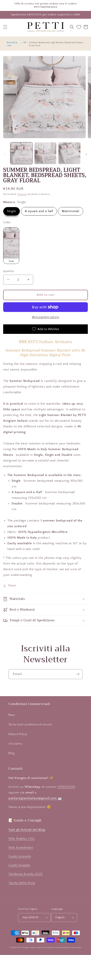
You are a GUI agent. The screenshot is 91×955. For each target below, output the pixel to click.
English (60, 917)
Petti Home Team (74, 947)
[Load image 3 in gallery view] (69, 153)
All (24, 42)
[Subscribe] (77, 674)
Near (11, 715)
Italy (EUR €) (30, 917)
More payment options (45, 317)
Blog (11, 753)
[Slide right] (86, 154)
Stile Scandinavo (20, 847)
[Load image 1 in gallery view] (21, 153)
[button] (5, 27)
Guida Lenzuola (19, 856)
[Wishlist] (79, 27)
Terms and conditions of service (30, 724)
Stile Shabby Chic (21, 838)
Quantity (8, 271)
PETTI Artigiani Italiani (26, 947)
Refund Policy (17, 734)
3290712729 (66, 787)
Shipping (21, 194)
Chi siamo (15, 743)
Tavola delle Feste (21, 883)
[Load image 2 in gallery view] (45, 153)
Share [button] (12, 585)
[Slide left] (4, 154)
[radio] (11, 211)
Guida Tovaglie (19, 865)
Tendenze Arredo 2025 (25, 874)
